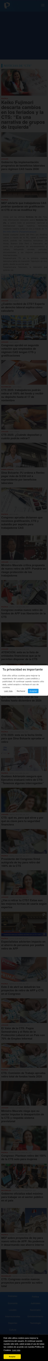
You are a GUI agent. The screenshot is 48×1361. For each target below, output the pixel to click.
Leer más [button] (16, 1350)
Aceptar (33, 691)
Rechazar (21, 691)
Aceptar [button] (12, 1357)
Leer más (8, 691)
